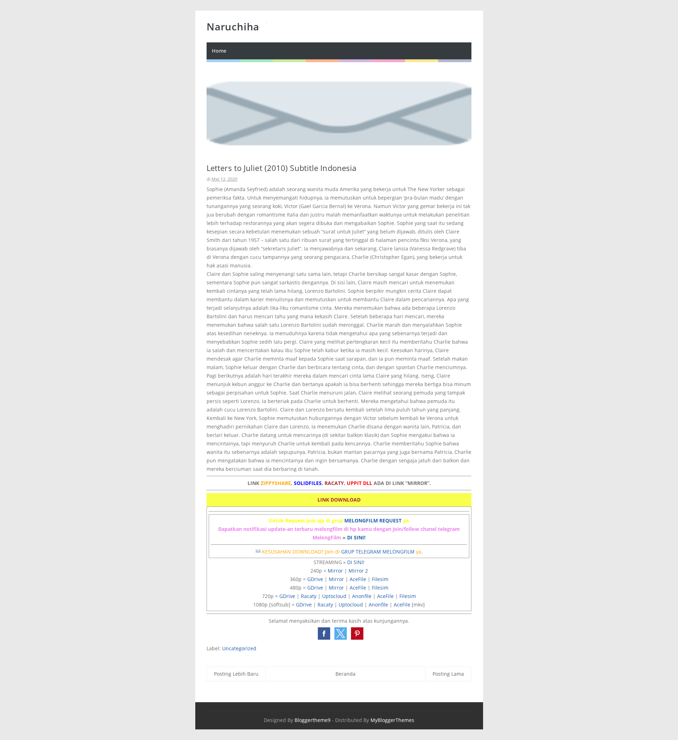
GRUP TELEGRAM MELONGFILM (378, 551)
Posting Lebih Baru (236, 673)
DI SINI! (356, 537)
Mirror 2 (358, 570)
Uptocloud (334, 596)
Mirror (335, 570)
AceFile (358, 579)
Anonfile (361, 596)
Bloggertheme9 (313, 720)
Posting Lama (448, 673)
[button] (324, 633)
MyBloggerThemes (392, 720)
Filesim (380, 579)
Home (219, 50)
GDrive (315, 579)
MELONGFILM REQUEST (373, 520)
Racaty (308, 596)
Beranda (345, 673)
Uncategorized (239, 648)
